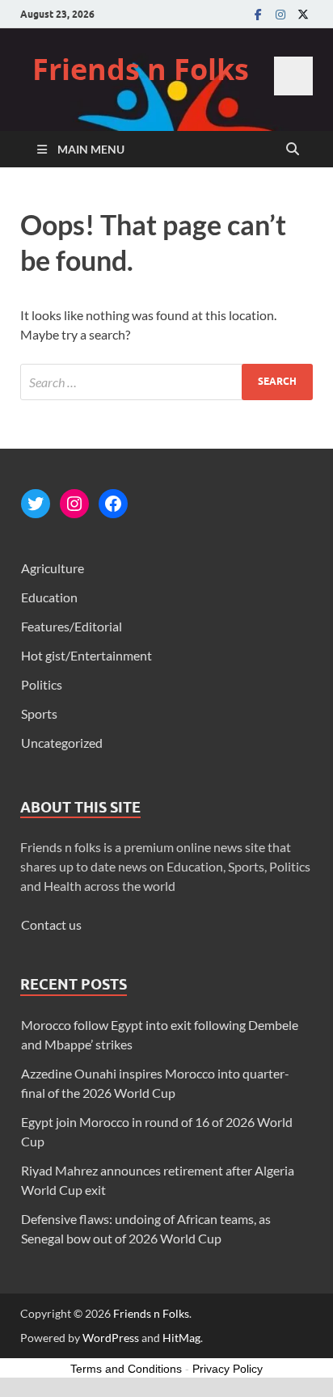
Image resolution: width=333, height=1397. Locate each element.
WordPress (110, 1337)
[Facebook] (258, 14)
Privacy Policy (227, 1368)
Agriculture (52, 568)
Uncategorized (62, 742)
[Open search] (292, 149)
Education (49, 597)
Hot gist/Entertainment (86, 655)
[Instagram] (280, 14)
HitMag (181, 1337)
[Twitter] (303, 14)
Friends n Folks (140, 69)
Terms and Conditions (126, 1368)
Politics (41, 684)
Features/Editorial (71, 626)
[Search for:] (166, 382)
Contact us (51, 924)
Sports (39, 713)
